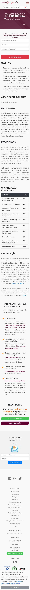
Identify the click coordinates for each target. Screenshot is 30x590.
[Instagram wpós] (15, 479)
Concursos (15, 510)
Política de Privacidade (15, 513)
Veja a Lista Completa (15, 541)
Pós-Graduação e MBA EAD (15, 533)
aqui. (24, 295)
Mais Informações (15, 423)
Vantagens (15, 497)
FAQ (15, 526)
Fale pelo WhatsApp (15, 553)
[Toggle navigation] (27, 2)
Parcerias (15, 499)
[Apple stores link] (14, 562)
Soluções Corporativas (15, 505)
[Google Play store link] (16, 562)
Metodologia (15, 494)
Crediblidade (15, 518)
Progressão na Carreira (15, 507)
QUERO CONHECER (15, 419)
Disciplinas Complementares (15, 521)
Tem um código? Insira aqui (15, 53)
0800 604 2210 (15, 550)
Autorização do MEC (15, 502)
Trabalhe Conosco (15, 524)
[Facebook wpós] (9, 479)
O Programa (15, 491)
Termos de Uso (15, 515)
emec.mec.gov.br (18, 283)
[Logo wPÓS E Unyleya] (9, 2)
